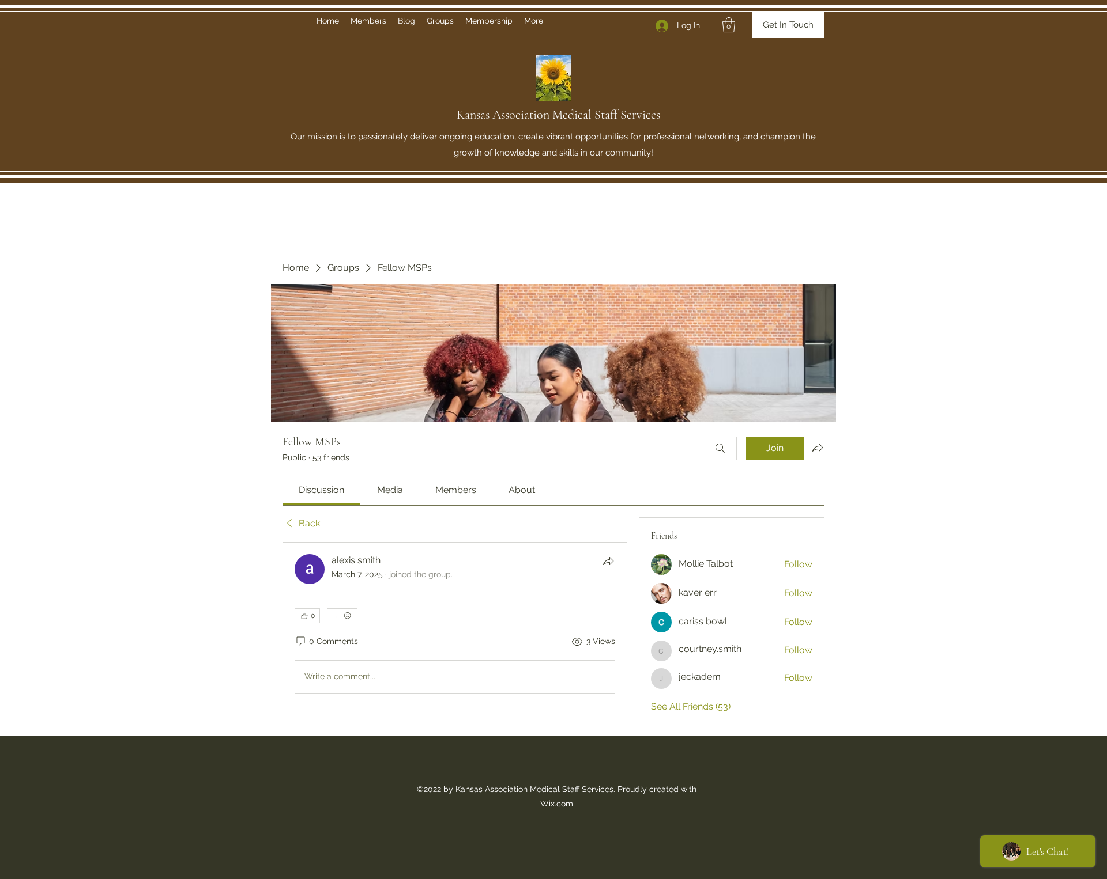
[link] (321, 489)
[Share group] (817, 447)
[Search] (720, 448)
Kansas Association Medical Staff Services (558, 114)
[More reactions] (342, 615)
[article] (455, 626)
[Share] (608, 561)
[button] (728, 24)
